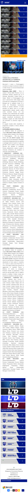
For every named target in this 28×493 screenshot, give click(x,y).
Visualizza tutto (21, 60)
